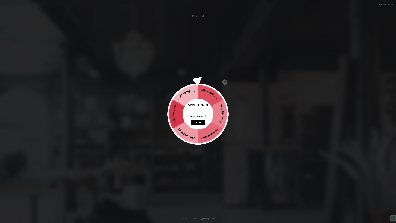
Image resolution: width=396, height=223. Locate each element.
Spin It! (198, 122)
